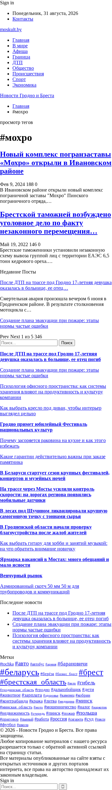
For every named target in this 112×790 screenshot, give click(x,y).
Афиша (20, 51)
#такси (100, 719)
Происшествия (28, 73)
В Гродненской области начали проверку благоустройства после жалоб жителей (46, 529)
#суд (89, 718)
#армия (50, 664)
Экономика (24, 85)
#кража (36, 701)
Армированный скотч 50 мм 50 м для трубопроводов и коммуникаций (39, 588)
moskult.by (11, 29)
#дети (88, 689)
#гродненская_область (17, 690)
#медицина (66, 701)
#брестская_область (33, 681)
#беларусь (19, 672)
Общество (23, 68)
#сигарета (75, 719)
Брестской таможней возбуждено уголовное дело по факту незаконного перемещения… (55, 222)
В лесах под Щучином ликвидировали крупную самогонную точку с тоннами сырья (53, 513)
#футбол (8, 724)
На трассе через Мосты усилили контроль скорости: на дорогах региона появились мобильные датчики (47, 494)
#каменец (67, 695)
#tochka (7, 663)
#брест (91, 672)
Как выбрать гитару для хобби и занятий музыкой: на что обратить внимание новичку (53, 545)
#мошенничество (60, 706)
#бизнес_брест (66, 674)
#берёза (47, 673)
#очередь (38, 713)
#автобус (37, 664)
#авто (22, 663)
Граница (21, 56)
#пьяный (26, 719)
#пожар (68, 713)
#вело (72, 683)
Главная (20, 40)
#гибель (86, 683)
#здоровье (50, 695)
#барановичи (72, 664)
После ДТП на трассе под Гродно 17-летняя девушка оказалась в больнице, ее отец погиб (50, 356)
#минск (84, 701)
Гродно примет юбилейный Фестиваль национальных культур (43, 426)
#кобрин (83, 695)
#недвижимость (15, 713)
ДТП (17, 62)
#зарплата (32, 694)
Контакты (22, 18)
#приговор (9, 719)
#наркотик (99, 707)
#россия (58, 718)
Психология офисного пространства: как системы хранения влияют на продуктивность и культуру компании (53, 391)
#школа (22, 725)
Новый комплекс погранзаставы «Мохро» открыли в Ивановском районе (55, 162)
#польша (86, 713)
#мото (38, 707)
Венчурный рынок (21, 575)
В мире (20, 45)
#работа (42, 718)
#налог (83, 707)
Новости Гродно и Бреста (27, 95)
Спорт (19, 79)
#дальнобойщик (66, 689)
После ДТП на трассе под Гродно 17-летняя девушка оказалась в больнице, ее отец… (56, 285)
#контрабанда (14, 700)
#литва (50, 701)
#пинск (53, 713)
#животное (10, 695)
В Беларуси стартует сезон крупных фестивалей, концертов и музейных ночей (55, 475)
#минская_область (16, 707)
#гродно (42, 690)
